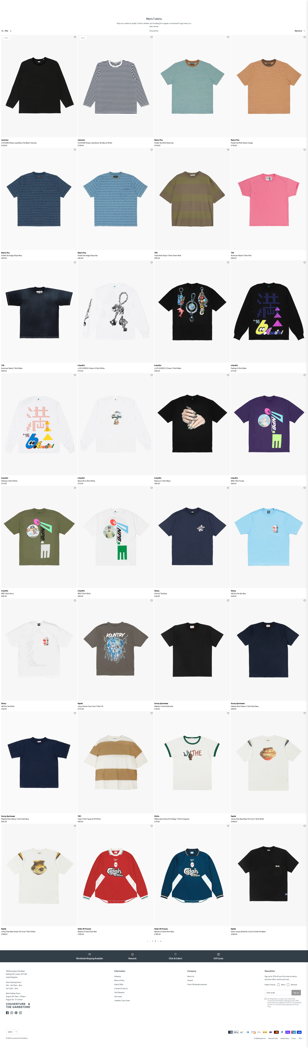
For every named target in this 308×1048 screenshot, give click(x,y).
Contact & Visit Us (121, 988)
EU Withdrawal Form (260, 1038)
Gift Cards (118, 996)
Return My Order (273, 1038)
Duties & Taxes (285, 1038)
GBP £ (10, 1032)
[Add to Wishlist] (75, 37)
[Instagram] (11, 1012)
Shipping (117, 976)
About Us (190, 976)
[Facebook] (7, 1012)
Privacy (294, 1038)
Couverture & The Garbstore (19, 1038)
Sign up (296, 993)
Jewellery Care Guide (122, 1000)
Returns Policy (119, 980)
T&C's (300, 1038)
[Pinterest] (16, 1012)
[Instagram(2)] (20, 1012)
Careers (190, 980)
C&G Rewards (119, 992)
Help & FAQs (118, 984)
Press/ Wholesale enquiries (197, 984)
